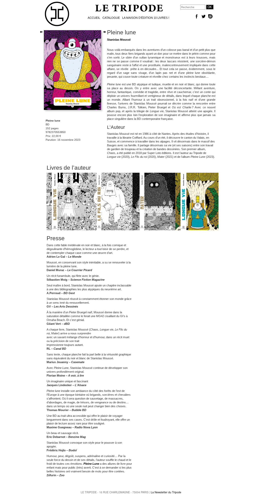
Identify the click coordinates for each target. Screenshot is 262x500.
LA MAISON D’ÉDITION (137, 17)
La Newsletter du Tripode (166, 492)
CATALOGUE (111, 17)
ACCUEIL (94, 17)
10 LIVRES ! (161, 17)
